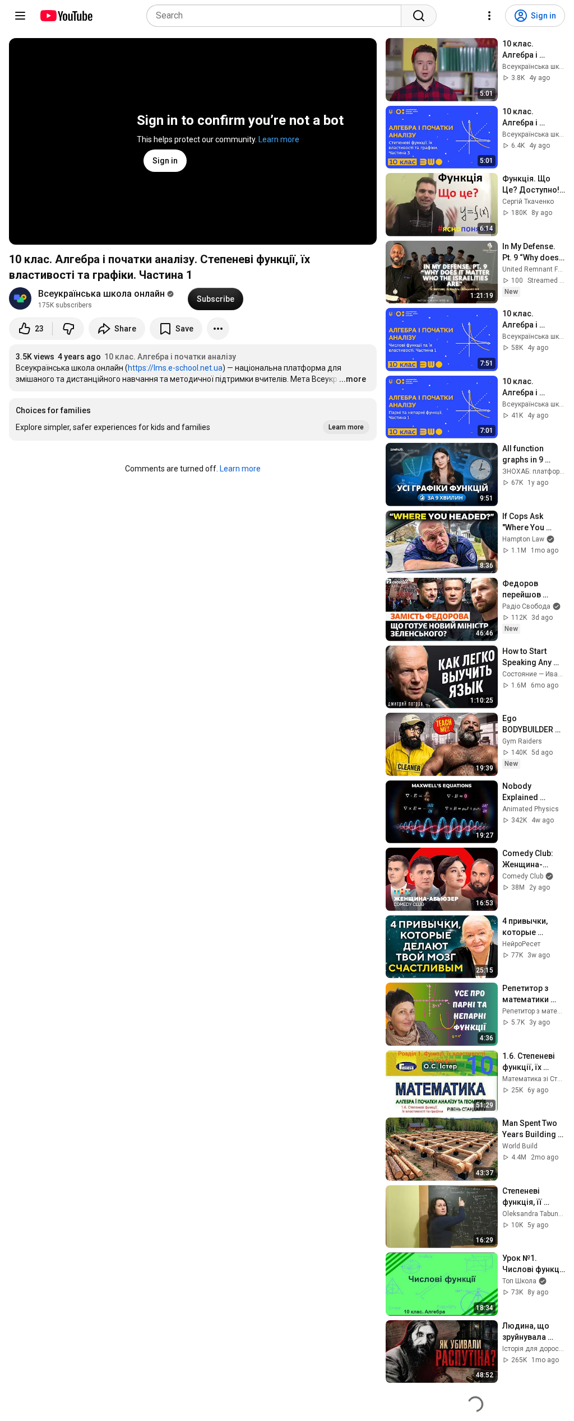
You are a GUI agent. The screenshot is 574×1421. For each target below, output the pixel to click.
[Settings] (489, 15)
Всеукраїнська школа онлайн (101, 293)
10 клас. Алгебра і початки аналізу (170, 356)
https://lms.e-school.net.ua (175, 367)
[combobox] (277, 15)
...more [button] (352, 379)
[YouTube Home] (65, 15)
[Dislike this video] (68, 328)
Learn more (278, 139)
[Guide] (20, 15)
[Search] (419, 15)
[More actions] (218, 328)
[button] (193, 419)
